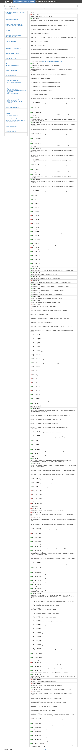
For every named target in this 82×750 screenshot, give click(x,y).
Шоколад (8, 94)
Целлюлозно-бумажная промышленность (13, 124)
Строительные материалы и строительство (14, 128)
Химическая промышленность (11, 104)
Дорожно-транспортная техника (11, 58)
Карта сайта (44, 749)
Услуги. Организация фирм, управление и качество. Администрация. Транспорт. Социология (15, 16)
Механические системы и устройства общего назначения (16, 32)
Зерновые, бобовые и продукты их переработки (15, 86)
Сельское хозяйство (9, 77)
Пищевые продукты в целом (12, 83)
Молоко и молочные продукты (12, 89)
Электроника (8, 46)
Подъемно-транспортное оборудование (13, 68)
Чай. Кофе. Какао (10, 91)
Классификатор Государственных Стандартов (46, 1)
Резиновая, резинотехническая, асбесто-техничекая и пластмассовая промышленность (15, 121)
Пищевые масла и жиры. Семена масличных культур (16, 95)
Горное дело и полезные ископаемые (12, 107)
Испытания (8, 30)
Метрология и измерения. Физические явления (14, 27)
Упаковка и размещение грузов (11, 70)
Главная (7, 8)
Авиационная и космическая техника (12, 65)
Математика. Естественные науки (12, 19)
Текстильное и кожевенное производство (13, 72)
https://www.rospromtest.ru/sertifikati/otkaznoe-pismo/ (53, 61)
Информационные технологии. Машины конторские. (15, 50)
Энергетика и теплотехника (11, 41)
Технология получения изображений (12, 53)
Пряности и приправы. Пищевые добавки (14, 96)
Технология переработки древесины (12, 115)
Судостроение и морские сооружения (12, 63)
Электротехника (8, 43)
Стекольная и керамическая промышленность (14, 118)
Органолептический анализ (12, 100)
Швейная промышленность (11, 75)
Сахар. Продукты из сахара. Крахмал (13, 93)
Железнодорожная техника (11, 60)
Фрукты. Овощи (9, 88)
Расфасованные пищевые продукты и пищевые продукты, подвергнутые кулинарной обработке (15, 98)
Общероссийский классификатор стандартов (24, 1)
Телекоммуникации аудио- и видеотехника (13, 48)
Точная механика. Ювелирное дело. (12, 55)
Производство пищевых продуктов (36, 8)
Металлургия (8, 113)
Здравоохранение (9, 21)
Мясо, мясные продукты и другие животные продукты (16, 90)
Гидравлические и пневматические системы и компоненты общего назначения (14, 36)
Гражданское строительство (11, 131)
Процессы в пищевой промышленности (14, 82)
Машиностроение (9, 38)
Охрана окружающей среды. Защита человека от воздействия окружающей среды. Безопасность (14, 25)
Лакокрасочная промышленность (12, 126)
